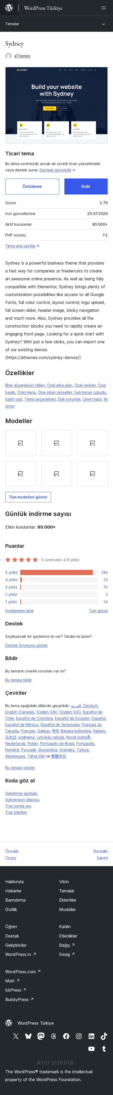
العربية (76, 705)
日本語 (10, 737)
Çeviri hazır (92, 399)
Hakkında (14, 881)
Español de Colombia (34, 718)
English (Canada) (20, 712)
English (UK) (47, 712)
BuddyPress (19, 999)
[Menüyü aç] (104, 8)
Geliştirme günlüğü (21, 793)
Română (12, 749)
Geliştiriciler (16, 945)
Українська (15, 756)
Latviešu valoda (50, 737)
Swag (67, 954)
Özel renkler (85, 385)
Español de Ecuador (72, 718)
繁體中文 (58, 756)
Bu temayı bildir (18, 680)
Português (85, 743)
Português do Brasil (57, 743)
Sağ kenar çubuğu (90, 392)
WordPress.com (23, 971)
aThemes (22, 56)
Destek (12, 936)
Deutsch (90, 705)
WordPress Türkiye (36, 1023)
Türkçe (82, 749)
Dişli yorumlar (69, 399)
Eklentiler (67, 900)
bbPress (16, 990)
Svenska (66, 749)
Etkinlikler (68, 936)
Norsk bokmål (78, 737)
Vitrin (64, 881)
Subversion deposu (22, 799)
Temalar (12, 24)
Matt (12, 980)
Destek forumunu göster (26, 645)
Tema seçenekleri (40, 399)
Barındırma (15, 900)
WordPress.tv (21, 954)
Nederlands (15, 743)
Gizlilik (11, 909)
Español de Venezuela (60, 724)
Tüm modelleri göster (28, 497)
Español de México (22, 724)
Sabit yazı (13, 399)
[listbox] (56, 458)
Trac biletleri (16, 812)
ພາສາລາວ (26, 737)
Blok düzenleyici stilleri (25, 385)
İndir (86, 186)
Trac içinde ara (18, 806)
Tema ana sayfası (20, 246)
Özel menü (26, 392)
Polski (33, 743)
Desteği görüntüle (55, 170)
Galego (43, 731)
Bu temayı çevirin (20, 767)
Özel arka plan (59, 385)
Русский (28, 749)
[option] (20, 443)
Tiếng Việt (36, 756)
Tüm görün (98, 610)
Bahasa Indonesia (76, 731)
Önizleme (32, 186)
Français (28, 731)
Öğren (11, 926)
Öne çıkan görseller (55, 392)
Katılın (65, 926)
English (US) (70, 712)
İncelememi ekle (19, 610)
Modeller (67, 909)
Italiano (99, 731)
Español (99, 718)
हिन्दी (55, 731)
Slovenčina (47, 749)
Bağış (67, 945)
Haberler (13, 890)
